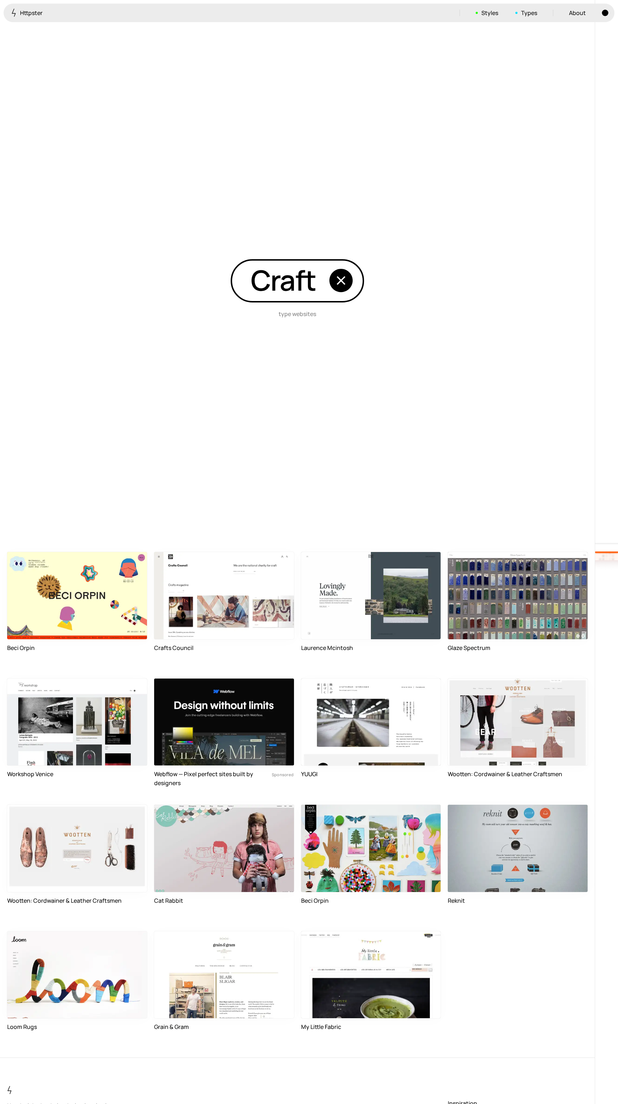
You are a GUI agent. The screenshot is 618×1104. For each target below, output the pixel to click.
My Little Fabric (321, 1027)
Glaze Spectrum (469, 648)
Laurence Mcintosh (327, 648)
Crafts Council (173, 648)
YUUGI (309, 774)
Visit (130, 630)
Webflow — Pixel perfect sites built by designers (203, 778)
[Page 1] (606, 557)
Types (529, 13)
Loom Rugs (22, 1027)
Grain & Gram (171, 1027)
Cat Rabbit (168, 901)
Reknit (456, 901)
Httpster (31, 13)
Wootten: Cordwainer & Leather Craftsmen (505, 774)
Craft (283, 280)
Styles (489, 13)
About (577, 13)
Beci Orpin (21, 648)
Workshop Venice (30, 774)
